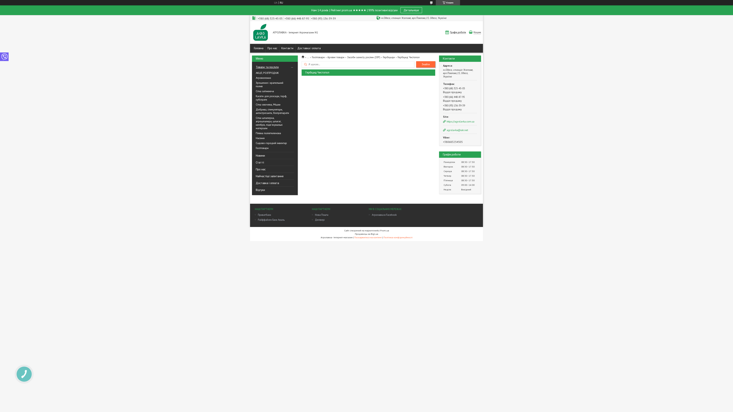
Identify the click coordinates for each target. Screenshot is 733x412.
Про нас (272, 48)
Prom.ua (384, 230)
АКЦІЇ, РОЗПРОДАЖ (267, 73)
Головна (258, 48)
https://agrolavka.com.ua (460, 121)
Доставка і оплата (309, 48)
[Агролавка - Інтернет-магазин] (260, 33)
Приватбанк (264, 214)
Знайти (426, 64)
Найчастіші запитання (269, 176)
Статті (260, 162)
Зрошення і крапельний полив (269, 84)
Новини (260, 155)
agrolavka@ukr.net (457, 130)
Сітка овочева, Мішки (268, 104)
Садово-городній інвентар (271, 143)
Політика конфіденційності (398, 237)
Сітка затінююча (265, 91)
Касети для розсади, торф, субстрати (271, 97)
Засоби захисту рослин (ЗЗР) (363, 57)
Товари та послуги (267, 67)
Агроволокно (263, 78)
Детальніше (411, 10)
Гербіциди (389, 57)
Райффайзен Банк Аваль (271, 219)
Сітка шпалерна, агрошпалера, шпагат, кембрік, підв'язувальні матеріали (269, 123)
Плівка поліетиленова (268, 133)
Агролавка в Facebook (384, 214)
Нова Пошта (321, 214)
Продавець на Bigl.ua (366, 234)
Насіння (260, 138)
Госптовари (262, 148)
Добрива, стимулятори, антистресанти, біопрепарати (272, 111)
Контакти (287, 48)
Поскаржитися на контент (368, 237)
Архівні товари (335, 57)
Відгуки (260, 190)
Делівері (320, 219)
